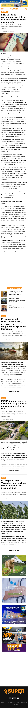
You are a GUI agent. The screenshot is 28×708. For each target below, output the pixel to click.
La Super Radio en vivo (12, 702)
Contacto (15, 704)
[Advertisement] (14, 272)
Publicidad (24, 702)
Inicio (3, 702)
